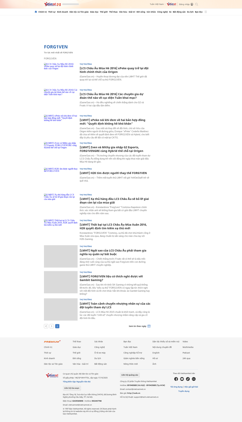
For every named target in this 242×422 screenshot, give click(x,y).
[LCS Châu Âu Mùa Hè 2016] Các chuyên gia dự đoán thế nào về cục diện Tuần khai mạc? (111, 96)
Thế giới (104, 12)
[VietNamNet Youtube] (182, 380)
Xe (170, 12)
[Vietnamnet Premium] (52, 342)
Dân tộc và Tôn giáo (79, 12)
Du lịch (190, 12)
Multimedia (188, 347)
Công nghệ (162, 12)
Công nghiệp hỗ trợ (133, 352)
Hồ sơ (155, 358)
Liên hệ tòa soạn (71, 388)
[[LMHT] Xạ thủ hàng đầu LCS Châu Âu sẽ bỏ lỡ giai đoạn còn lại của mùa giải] (61, 205)
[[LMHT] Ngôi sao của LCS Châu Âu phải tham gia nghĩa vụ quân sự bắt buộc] (61, 256)
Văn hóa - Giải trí (127, 12)
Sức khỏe (151, 12)
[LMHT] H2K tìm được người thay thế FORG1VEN (113, 173)
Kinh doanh (62, 12)
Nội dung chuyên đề (162, 347)
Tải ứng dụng (176, 386)
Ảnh (154, 364)
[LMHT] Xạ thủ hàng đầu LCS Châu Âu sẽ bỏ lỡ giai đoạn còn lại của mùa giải (114, 200)
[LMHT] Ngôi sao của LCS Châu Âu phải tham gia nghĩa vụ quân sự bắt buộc (113, 252)
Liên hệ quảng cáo (129, 375)
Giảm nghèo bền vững (134, 358)
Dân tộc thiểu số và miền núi (166, 341)
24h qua (186, 358)
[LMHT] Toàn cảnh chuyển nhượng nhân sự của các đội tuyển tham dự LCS (115, 305)
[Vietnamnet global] (171, 5)
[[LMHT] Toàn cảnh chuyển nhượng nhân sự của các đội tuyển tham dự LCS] (61, 309)
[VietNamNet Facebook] (176, 380)
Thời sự (52, 12)
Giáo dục (94, 12)
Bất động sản (179, 12)
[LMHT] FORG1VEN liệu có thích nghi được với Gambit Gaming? (111, 278)
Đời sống (141, 12)
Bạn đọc (199, 12)
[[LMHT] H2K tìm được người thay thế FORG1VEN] (61, 179)
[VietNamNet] (36, 12)
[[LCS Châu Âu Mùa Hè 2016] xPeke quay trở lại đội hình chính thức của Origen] (61, 74)
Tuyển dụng (183, 391)
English (156, 352)
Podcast (186, 352)
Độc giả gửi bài (191, 386)
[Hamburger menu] (205, 12)
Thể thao (113, 12)
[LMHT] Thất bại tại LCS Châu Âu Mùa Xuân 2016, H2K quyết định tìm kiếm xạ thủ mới (113, 226)
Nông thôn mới (131, 364)
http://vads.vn (133, 393)
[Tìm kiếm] (196, 4)
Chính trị (42, 12)
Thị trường (86, 64)
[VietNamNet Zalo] (194, 380)
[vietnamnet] (52, 5)
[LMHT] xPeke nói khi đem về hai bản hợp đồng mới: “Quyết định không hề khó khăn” (112, 121)
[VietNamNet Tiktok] (188, 380)
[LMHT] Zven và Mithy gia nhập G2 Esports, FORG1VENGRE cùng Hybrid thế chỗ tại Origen (111, 149)
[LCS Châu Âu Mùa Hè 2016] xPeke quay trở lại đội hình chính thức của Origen (114, 70)
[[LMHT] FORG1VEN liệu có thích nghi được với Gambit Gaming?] (61, 282)
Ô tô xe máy (99, 352)
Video (185, 341)
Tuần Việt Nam (157, 4)
